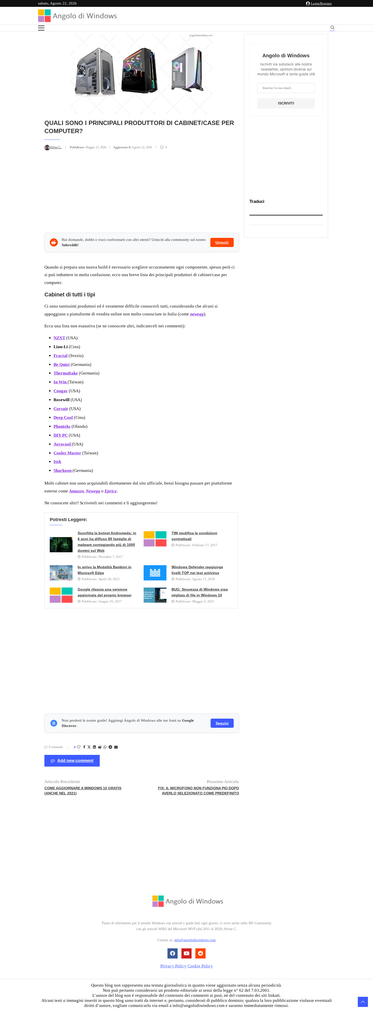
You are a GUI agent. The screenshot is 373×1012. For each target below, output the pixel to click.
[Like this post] (78, 747)
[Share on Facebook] (84, 747)
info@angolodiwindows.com (195, 940)
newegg (197, 314)
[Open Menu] (41, 28)
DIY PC (61, 435)
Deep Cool (63, 417)
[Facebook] (172, 953)
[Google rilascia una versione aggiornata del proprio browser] (61, 595)
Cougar (61, 390)
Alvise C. (56, 147)
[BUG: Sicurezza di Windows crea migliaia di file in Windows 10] (155, 595)
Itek (57, 461)
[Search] (332, 28)
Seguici (222, 723)
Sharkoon (63, 470)
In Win (60, 382)
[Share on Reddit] (99, 747)
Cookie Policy (200, 966)
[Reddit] (200, 953)
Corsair (61, 408)
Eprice (111, 491)
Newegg (93, 491)
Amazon (76, 491)
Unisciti (222, 242)
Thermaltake (66, 373)
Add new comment (75, 760)
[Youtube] (186, 953)
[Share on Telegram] (110, 747)
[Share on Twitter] (89, 747)
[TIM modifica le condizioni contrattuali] (155, 538)
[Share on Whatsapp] (105, 747)
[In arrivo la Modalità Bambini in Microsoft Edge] (61, 572)
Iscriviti (286, 103)
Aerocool (63, 444)
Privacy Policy (173, 966)
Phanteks (62, 426)
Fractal (60, 355)
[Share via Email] (116, 747)
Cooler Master (67, 453)
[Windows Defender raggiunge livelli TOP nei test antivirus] (155, 572)
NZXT (59, 337)
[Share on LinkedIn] (94, 747)
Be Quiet (62, 364)
